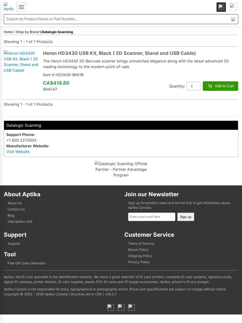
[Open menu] (21, 7)
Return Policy (138, 250)
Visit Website (18, 151)
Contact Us (16, 209)
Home (8, 32)
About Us (15, 203)
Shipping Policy (140, 256)
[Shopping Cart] (233, 7)
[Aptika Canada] (9, 7)
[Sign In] (221, 7)
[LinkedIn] (121, 307)
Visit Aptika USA (20, 221)
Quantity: (177, 86)
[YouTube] (131, 307)
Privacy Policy (139, 262)
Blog (11, 215)
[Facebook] (110, 307)
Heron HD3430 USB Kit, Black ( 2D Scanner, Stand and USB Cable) (119, 53)
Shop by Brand (27, 32)
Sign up (185, 217)
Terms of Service (141, 243)
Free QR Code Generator (27, 263)
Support (14, 243)
